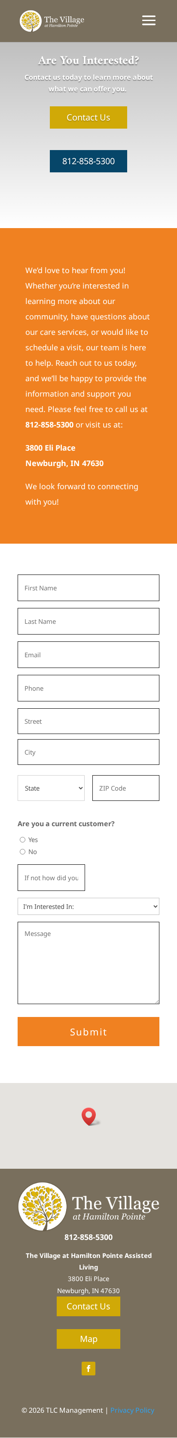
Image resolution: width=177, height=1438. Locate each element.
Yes (33, 839)
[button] (91, 1116)
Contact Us (88, 117)
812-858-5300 (88, 161)
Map (89, 1339)
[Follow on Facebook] (88, 1368)
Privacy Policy (132, 1410)
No (32, 851)
